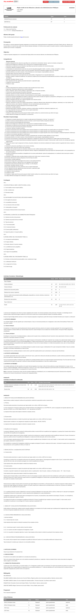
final (22, 37)
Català (46, 1)
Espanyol (56, 1)
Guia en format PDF (68, 1)
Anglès (51, 1)
